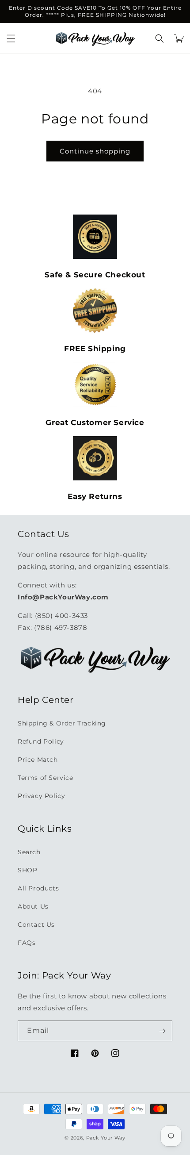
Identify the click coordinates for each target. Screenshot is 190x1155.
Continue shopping (95, 151)
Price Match (38, 760)
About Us (33, 906)
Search (29, 852)
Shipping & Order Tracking (62, 723)
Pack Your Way (105, 1138)
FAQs (26, 943)
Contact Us (36, 925)
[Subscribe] (162, 1031)
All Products (38, 888)
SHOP (27, 870)
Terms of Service (45, 778)
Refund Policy (41, 741)
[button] (11, 38)
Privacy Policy (41, 796)
